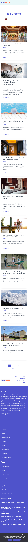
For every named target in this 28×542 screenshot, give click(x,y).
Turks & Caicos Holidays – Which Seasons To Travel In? (13, 236)
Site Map (22, 382)
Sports (4, 275)
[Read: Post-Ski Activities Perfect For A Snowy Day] (14, 33)
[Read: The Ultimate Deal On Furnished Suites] (14, 186)
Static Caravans (6, 490)
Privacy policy (17, 539)
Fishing (3, 445)
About (23, 376)
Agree (10, 539)
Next (14, 368)
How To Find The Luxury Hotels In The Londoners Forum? (13, 158)
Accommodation (6, 466)
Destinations (5, 453)
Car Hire (4, 441)
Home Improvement (7, 457)
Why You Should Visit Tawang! (13, 308)
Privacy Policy (21, 380)
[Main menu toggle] (25, 2)
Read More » (6, 57)
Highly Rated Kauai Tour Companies (11, 516)
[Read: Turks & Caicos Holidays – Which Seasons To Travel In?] (14, 224)
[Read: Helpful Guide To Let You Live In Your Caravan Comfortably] (14, 333)
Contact (22, 378)
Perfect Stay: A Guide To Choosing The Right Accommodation (11, 82)
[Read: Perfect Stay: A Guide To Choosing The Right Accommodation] (14, 70)
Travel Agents (5, 449)
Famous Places (6, 437)
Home (16, 376)
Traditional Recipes (7, 493)
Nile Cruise (4, 482)
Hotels (4, 47)
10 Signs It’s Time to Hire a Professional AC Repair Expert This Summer (13, 503)
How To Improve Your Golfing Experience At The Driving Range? (14, 272)
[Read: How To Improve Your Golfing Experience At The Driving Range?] (14, 261)
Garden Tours (5, 474)
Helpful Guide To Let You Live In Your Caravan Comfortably (13, 344)
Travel (4, 86)
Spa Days (4, 486)
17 (18, 365)
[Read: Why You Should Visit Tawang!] (14, 298)
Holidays (5, 238)
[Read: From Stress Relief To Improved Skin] (14, 110)
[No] (26, 537)
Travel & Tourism (6, 422)
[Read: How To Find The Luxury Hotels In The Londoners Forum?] (14, 147)
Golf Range (5, 478)
